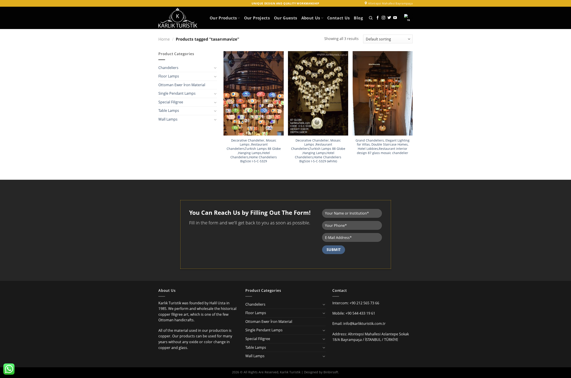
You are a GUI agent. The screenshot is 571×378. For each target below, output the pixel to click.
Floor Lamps (168, 76)
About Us (310, 18)
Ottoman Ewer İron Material (181, 84)
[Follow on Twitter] (389, 18)
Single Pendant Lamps (177, 93)
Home (164, 39)
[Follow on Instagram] (383, 18)
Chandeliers (168, 67)
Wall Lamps (168, 119)
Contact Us (338, 18)
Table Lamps (168, 110)
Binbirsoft (330, 372)
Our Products (223, 18)
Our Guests (285, 18)
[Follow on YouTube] (395, 18)
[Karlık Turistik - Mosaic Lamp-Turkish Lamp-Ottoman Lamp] (180, 18)
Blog (358, 18)
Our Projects (257, 18)
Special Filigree (170, 102)
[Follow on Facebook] (377, 18)
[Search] (370, 18)
